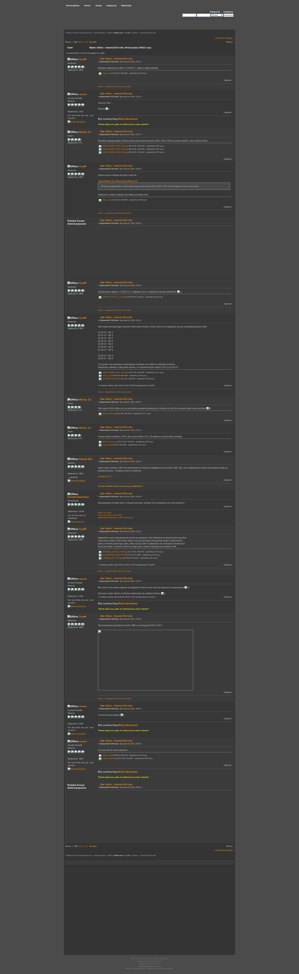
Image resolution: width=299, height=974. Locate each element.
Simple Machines (161, 959)
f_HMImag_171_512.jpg (112, 558)
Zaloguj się (215, 12)
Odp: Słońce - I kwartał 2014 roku (116, 59)
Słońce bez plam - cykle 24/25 (110, 515)
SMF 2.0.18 (136, 959)
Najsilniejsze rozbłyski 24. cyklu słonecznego (115, 517)
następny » (229, 38)
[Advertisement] (164, 252)
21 (87, 42)
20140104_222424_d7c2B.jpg (115, 552)
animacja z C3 (104, 476)
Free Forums (154, 964)
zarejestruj (228, 12)
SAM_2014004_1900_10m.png (115, 149)
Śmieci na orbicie (104, 513)
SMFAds (142, 964)
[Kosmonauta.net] (76, 522)
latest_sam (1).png (110, 442)
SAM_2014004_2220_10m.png (115, 372)
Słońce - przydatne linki (107, 86)
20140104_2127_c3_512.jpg (114, 297)
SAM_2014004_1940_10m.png (115, 152)
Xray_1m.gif (107, 73)
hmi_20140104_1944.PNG (113, 555)
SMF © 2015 (147, 959)
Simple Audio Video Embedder (149, 961)
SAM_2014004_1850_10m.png (115, 146)
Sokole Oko (86, 459)
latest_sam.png (108, 413)
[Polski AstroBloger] (77, 481)
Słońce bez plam (124, 86)
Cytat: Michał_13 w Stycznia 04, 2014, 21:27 (118, 181)
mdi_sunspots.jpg (109, 758)
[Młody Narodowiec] (77, 122)
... (85, 42)
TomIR (126, 33)
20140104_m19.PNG (111, 379)
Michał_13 (85, 132)
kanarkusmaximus (78, 496)
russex (83, 94)
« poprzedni (219, 38)
